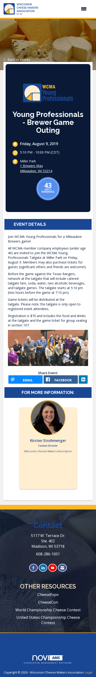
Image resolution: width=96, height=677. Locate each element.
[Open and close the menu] (65, 9)
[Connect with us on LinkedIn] (43, 568)
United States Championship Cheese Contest (48, 620)
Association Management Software (48, 663)
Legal (88, 672)
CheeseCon (48, 602)
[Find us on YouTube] (52, 568)
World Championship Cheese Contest (48, 609)
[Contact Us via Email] (62, 568)
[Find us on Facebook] (33, 568)
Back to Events (18, 59)
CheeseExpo (48, 594)
